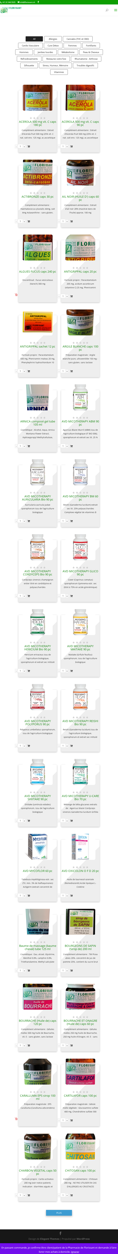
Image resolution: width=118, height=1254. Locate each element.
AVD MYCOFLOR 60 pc (37, 870)
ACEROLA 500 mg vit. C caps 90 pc (80, 123)
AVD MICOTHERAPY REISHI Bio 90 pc (80, 722)
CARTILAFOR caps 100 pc (80, 1095)
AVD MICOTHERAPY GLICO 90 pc (80, 573)
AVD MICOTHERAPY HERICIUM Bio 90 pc (37, 648)
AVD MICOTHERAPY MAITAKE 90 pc (80, 648)
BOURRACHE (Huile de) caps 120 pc (37, 1022)
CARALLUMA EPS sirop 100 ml (37, 1097)
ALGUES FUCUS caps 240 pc (37, 271)
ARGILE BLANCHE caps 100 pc (80, 348)
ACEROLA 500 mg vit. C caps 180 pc (37, 123)
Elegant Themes (49, 1238)
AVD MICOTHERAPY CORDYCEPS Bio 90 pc (37, 573)
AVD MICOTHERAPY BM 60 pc (80, 498)
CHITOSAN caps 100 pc (80, 1170)
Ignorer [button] (75, 1251)
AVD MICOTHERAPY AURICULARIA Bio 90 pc (37, 498)
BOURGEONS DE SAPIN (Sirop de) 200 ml (80, 947)
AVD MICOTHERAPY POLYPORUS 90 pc (37, 722)
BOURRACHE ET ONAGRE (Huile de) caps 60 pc (80, 1022)
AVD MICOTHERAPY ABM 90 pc (80, 423)
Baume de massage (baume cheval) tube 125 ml (37, 947)
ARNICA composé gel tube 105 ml (37, 423)
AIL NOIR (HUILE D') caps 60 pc (80, 198)
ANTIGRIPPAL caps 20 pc (80, 271)
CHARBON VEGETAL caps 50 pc (37, 1172)
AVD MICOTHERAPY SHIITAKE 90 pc (37, 797)
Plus (59, 1212)
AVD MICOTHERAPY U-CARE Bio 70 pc (80, 797)
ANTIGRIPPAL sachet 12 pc (37, 346)
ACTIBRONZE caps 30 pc (38, 196)
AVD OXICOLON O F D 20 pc (80, 870)
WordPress (83, 1238)
